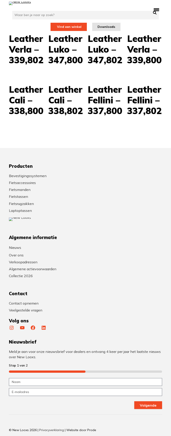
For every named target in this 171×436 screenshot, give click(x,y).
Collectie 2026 (21, 276)
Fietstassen (18, 196)
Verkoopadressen (23, 262)
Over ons (16, 255)
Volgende (148, 405)
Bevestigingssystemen (28, 176)
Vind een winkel (69, 27)
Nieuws (15, 247)
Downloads (106, 27)
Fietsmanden (20, 189)
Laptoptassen (20, 210)
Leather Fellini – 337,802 (144, 100)
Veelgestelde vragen (25, 310)
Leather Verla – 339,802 (26, 49)
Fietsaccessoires (22, 182)
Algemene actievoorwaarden (32, 269)
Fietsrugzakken (21, 203)
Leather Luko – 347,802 (105, 49)
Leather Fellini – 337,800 (105, 100)
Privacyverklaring (51, 430)
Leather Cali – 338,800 (26, 100)
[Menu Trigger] (156, 9)
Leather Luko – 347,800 (65, 49)
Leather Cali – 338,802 (65, 100)
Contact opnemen (24, 303)
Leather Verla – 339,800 (144, 49)
